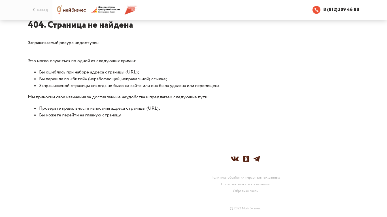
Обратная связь (245, 191)
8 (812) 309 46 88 (341, 9)
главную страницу (103, 115)
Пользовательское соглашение (245, 184)
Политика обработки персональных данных (245, 177)
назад (42, 10)
